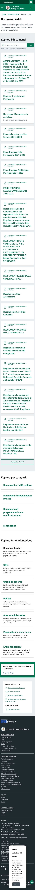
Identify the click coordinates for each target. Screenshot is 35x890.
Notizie (3, 797)
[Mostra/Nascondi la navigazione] (2, 7)
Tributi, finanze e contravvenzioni (11, 784)
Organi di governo (6, 742)
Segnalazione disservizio (8, 845)
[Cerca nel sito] (31, 8)
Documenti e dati (6, 737)
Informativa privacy (7, 856)
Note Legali (4, 858)
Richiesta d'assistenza (7, 847)
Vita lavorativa (5, 789)
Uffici (2, 740)
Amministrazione (13, 14)
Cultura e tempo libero (8, 772)
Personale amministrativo (9, 748)
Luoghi (3, 813)
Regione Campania (8, 2)
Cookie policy (5, 854)
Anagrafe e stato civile (8, 763)
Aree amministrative (7, 746)
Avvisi (3, 802)
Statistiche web (6, 875)
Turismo (3, 787)
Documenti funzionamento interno (17, 56)
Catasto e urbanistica (7, 770)
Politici (3, 744)
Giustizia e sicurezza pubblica (10, 776)
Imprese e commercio (7, 778)
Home (4, 14)
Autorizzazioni (5, 767)
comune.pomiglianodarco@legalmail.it (12, 834)
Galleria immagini (6, 810)
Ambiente (4, 761)
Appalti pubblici (5, 765)
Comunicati (4, 800)
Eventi (3, 815)
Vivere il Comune (7, 808)
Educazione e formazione (8, 774)
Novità (3, 795)
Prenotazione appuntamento (9, 843)
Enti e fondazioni (6, 750)
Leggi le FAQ (5, 841)
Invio (30, 45)
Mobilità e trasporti (7, 780)
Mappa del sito (5, 879)
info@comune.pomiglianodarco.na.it (16, 838)
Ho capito (16, 884)
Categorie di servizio (8, 756)
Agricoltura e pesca (7, 759)
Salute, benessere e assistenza (10, 782)
